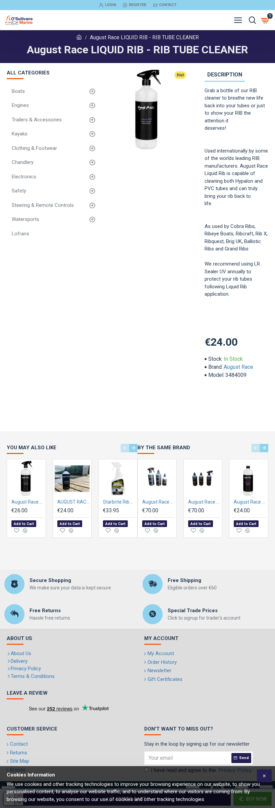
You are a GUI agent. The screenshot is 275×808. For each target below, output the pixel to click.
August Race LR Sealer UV (27, 502)
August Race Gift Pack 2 (204, 502)
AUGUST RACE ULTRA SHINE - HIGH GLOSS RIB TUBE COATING (73, 502)
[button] (125, 448)
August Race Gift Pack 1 (158, 502)
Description (224, 74)
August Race (238, 367)
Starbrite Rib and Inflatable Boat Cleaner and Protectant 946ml (119, 502)
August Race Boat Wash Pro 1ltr (250, 502)
